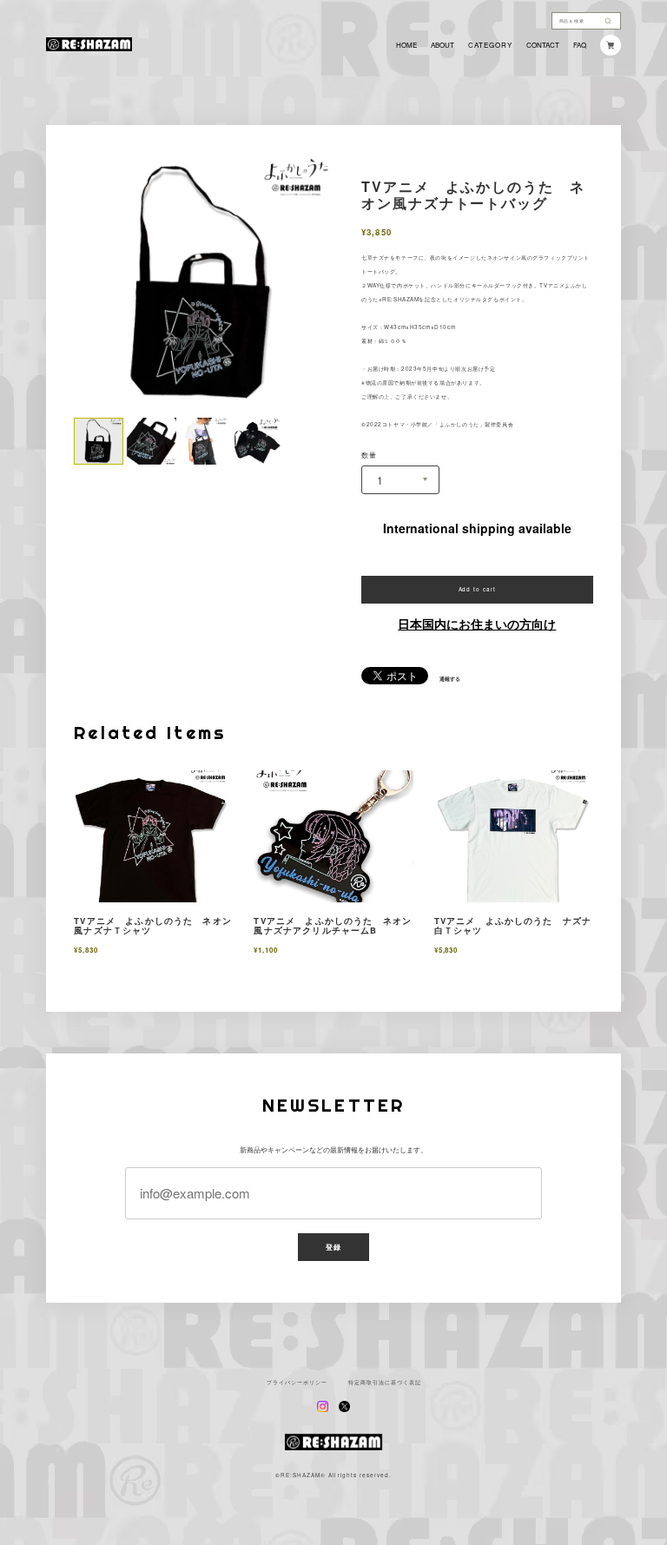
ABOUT (442, 45)
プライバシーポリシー (297, 1382)
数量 (369, 455)
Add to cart (478, 589)
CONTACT (542, 45)
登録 (333, 1246)
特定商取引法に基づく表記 (384, 1382)
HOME (406, 45)
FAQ (579, 45)
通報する (449, 679)
